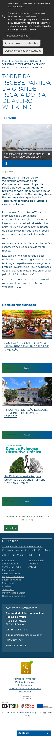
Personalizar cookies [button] (16, 35)
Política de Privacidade (24, 679)
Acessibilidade (25, 691)
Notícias (34, 61)
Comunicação (19, 61)
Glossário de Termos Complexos (25, 688)
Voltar (13, 528)
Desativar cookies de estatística (23, 50)
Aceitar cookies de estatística (21, 43)
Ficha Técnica (25, 685)
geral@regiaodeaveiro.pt (28, 635)
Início (5, 61)
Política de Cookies (24, 682)
